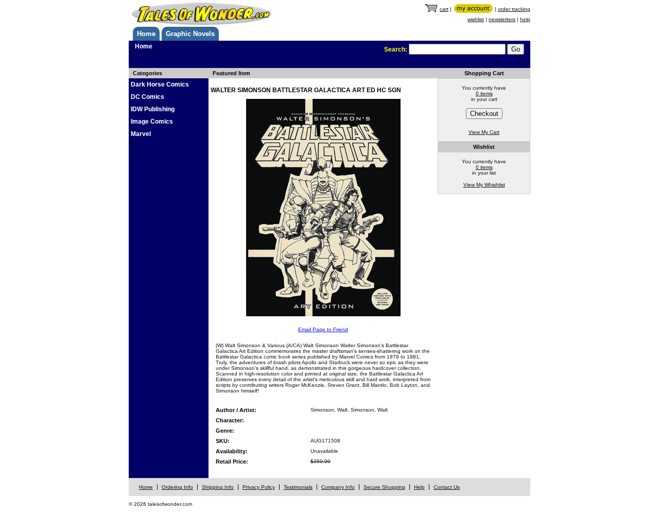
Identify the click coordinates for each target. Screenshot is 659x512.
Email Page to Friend (323, 329)
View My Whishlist (484, 184)
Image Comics (152, 121)
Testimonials (298, 487)
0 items (484, 93)
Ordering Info (177, 487)
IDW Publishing (153, 109)
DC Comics (147, 96)
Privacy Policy (258, 487)
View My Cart (484, 132)
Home (146, 34)
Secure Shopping (384, 487)
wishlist (475, 19)
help (525, 19)
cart (444, 9)
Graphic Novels (190, 34)
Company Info (338, 487)
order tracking (514, 9)
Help (419, 487)
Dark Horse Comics (160, 84)
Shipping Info (218, 487)
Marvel (141, 134)
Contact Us (446, 487)
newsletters (502, 19)
